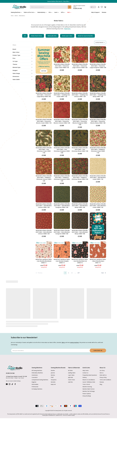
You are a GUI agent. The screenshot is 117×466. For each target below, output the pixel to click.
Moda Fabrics (22, 15)
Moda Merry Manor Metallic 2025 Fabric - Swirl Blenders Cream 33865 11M (98, 177)
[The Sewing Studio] (19, 7)
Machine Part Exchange (89, 386)
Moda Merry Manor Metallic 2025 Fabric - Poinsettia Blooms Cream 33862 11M (44, 121)
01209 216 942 (10, 368)
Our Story (102, 365)
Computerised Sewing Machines (40, 374)
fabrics (63, 337)
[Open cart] (105, 7)
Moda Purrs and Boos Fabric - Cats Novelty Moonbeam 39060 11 (44, 261)
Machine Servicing (87, 381)
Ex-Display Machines (37, 384)
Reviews (104, 12)
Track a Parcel (86, 379)
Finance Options (87, 388)
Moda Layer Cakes (67, 36)
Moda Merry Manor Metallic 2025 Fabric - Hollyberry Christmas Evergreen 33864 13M (62, 178)
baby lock (53, 379)
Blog (101, 379)
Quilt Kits (70, 377)
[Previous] (11, 304)
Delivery (85, 372)
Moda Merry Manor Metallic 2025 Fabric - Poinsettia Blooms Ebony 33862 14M (98, 121)
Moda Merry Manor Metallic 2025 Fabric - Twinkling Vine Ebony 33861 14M (98, 94)
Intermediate (35, 379)
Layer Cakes (71, 370)
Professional (35, 381)
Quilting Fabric (71, 368)
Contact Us (85, 368)
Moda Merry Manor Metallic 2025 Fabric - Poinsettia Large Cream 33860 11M (62, 65)
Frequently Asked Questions (90, 370)
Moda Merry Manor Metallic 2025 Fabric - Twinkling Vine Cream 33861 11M (62, 94)
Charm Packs (71, 374)
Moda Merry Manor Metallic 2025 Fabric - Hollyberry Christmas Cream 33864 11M (98, 150)
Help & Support (95, 12)
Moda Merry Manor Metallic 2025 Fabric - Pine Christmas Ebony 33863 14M (80, 149)
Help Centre (86, 365)
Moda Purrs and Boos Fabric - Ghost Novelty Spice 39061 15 (98, 261)
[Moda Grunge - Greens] (25, 298)
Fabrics (16, 15)
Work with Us (103, 370)
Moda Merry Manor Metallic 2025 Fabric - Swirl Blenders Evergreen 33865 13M (62, 205)
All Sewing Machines (37, 365)
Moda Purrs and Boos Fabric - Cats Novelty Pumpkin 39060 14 (62, 261)
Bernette (53, 377)
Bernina (53, 370)
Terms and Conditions (105, 374)
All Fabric (70, 365)
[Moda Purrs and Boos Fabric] (69, 298)
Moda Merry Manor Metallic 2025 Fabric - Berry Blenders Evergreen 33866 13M (62, 232)
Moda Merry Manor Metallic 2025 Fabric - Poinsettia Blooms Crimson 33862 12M (62, 121)
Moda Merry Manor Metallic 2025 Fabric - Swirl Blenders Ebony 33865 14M (80, 205)
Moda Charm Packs (36, 36)
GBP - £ (92, 7)
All (25, 36)
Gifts (62, 12)
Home (12, 15)
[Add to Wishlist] (68, 48)
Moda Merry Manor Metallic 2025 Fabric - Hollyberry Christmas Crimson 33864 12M (44, 178)
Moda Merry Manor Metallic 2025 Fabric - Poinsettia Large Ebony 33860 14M (44, 94)
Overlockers (35, 370)
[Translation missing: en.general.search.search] (69, 7)
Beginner (34, 377)
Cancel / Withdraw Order (89, 377)
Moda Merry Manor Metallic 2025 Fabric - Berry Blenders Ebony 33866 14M (80, 232)
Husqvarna (53, 374)
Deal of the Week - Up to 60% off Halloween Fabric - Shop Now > (58, 1)
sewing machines (74, 337)
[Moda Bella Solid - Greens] (92, 298)
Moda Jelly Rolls (52, 36)
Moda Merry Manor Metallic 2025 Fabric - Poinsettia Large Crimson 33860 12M (80, 65)
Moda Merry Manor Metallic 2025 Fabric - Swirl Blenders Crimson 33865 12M (44, 205)
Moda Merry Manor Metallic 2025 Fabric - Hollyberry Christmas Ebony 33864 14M (80, 177)
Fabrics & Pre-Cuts (29, 12)
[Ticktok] (12, 379)
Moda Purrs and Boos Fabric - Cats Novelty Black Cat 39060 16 (80, 261)
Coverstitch (34, 372)
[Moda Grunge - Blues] (47, 298)
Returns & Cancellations (89, 374)
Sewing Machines (15, 12)
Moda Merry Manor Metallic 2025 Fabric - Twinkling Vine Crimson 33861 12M (80, 94)
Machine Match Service (88, 384)
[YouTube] (7, 379)
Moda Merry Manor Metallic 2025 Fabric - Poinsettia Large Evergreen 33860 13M (98, 65)
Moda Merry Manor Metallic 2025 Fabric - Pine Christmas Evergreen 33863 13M (62, 150)
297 (79, 272)
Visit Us (101, 368)
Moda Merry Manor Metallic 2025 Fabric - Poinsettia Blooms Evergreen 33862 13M (80, 122)
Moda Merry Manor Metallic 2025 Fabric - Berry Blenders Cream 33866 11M (98, 205)
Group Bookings (87, 391)
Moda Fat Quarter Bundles (85, 36)
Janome (53, 368)
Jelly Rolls (70, 372)
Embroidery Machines (37, 368)
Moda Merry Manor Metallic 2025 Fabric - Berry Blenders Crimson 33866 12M (44, 232)
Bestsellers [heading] (58, 282)
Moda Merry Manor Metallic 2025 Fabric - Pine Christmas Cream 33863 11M (44, 150)
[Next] (105, 304)
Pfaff (52, 372)
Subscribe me (98, 345)
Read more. (67, 28)
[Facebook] (15, 379)
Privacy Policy (103, 372)
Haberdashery (41, 12)
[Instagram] (9, 379)
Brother (53, 365)
